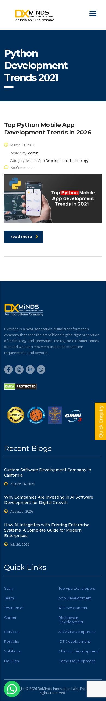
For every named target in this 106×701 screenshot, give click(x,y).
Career (10, 617)
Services (11, 631)
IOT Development (74, 641)
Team (9, 598)
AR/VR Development (76, 631)
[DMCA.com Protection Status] (20, 386)
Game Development (76, 661)
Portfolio (11, 641)
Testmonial (13, 608)
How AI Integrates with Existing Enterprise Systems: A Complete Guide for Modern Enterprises (46, 530)
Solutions (12, 651)
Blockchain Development (70, 619)
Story (9, 588)
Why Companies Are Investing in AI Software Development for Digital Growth (48, 500)
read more (21, 236)
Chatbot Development (78, 651)
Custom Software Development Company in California (47, 472)
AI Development (73, 608)
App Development (75, 598)
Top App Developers (76, 588)
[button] (12, 689)
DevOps (11, 661)
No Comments (22, 167)
